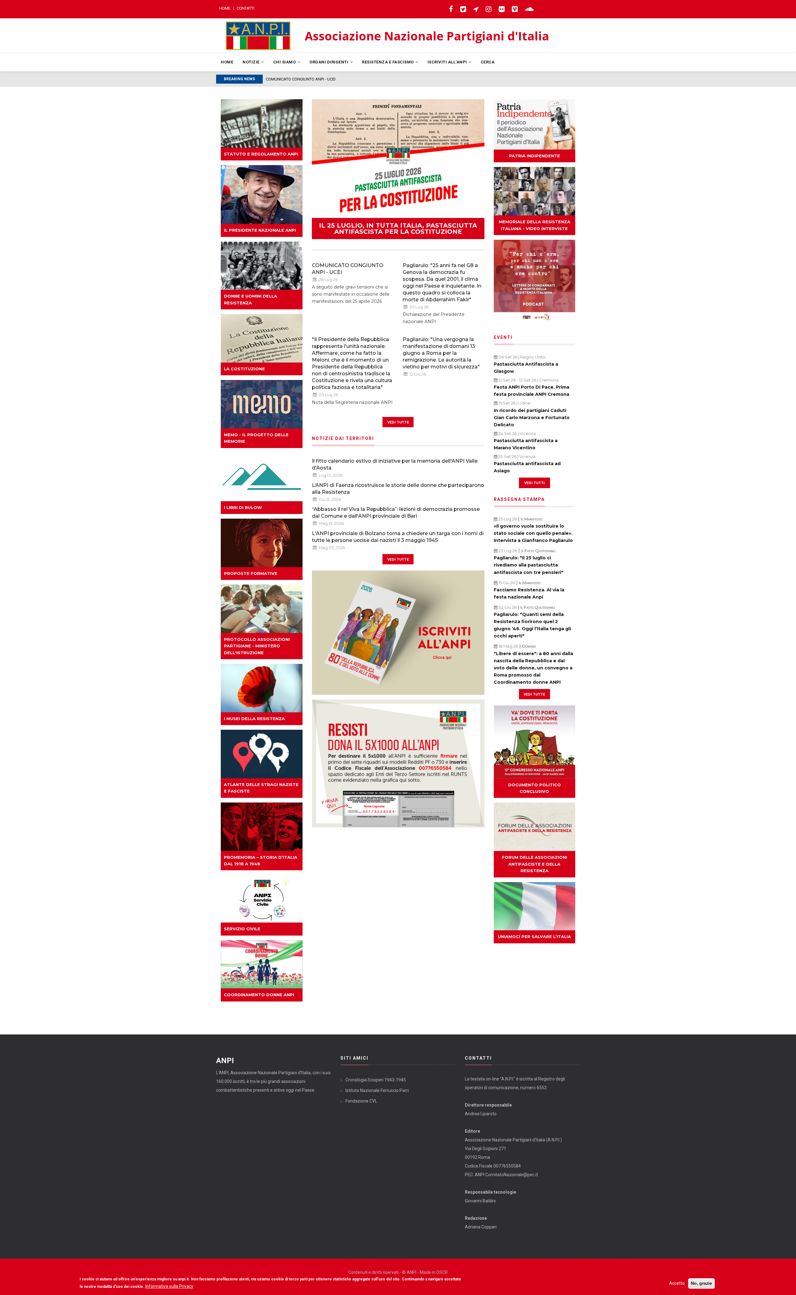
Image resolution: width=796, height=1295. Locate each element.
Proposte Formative (250, 573)
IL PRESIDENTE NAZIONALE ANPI (260, 230)
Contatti (245, 8)
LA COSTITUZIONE (244, 368)
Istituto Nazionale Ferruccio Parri (377, 1090)
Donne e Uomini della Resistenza (250, 299)
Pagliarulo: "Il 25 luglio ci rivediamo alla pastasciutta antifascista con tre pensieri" (528, 565)
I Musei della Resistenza (254, 718)
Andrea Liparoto (481, 1113)
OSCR (442, 1272)
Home (224, 8)
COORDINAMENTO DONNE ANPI (259, 994)
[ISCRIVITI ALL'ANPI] (398, 633)
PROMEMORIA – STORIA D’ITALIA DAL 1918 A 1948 (260, 860)
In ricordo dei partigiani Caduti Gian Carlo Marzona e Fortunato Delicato (532, 418)
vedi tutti (534, 482)
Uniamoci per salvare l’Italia (534, 936)
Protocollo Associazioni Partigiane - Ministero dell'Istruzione (257, 646)
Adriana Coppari (481, 1226)
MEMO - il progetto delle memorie (256, 438)
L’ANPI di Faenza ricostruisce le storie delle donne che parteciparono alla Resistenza (398, 488)
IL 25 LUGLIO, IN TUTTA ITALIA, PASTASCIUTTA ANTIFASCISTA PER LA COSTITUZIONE (398, 228)
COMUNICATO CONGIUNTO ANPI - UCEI (347, 268)
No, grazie (701, 1283)
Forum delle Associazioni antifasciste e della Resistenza (534, 864)
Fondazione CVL (361, 1100)
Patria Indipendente (534, 155)
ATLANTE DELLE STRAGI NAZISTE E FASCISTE (261, 787)
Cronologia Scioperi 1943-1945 (375, 1079)
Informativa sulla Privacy (169, 1285)
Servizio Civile (242, 928)
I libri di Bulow (243, 507)
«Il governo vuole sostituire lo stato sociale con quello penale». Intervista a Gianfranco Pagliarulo (533, 533)
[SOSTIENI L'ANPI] (398, 763)
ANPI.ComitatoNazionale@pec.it (506, 1174)
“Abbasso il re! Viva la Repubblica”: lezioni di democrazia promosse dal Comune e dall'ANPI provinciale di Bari (396, 512)
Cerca (488, 62)
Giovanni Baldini (480, 1200)
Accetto (677, 1283)
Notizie (252, 62)
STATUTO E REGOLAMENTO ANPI (261, 153)
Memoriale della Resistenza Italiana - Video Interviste (534, 225)
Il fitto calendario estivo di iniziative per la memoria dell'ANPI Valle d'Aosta (395, 464)
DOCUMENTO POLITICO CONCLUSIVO (534, 788)
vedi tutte (398, 422)
